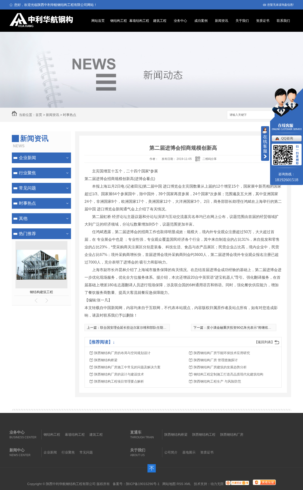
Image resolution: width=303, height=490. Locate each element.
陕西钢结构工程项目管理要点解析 (119, 381)
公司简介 (171, 452)
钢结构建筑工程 (41, 292)
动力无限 (217, 484)
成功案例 (201, 21)
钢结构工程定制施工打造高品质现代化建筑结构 (228, 374)
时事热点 (69, 115)
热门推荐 (27, 233)
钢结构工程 (118, 21)
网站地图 (169, 484)
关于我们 (242, 21)
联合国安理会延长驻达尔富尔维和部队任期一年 (135, 327)
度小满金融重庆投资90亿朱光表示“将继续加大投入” (244, 327)
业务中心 (180, 21)
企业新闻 (27, 157)
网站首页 (98, 21)
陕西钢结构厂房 (231, 434)
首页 (39, 115)
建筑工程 (159, 21)
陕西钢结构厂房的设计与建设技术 (119, 374)
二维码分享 (209, 159)
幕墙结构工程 (139, 21)
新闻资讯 (221, 21)
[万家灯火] (237, 484)
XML (187, 484)
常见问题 (27, 188)
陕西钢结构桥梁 (105, 360)
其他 (23, 218)
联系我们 (283, 21)
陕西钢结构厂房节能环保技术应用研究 (222, 353)
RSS (180, 484)
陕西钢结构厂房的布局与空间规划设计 (122, 353)
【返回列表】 (264, 342)
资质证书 (262, 21)
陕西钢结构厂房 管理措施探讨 (216, 360)
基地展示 (189, 452)
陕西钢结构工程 (203, 434)
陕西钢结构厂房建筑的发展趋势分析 (220, 367)
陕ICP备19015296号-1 (143, 484)
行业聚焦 (27, 173)
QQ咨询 (287, 138)
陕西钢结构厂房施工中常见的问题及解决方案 (127, 367)
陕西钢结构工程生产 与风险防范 (217, 381)
